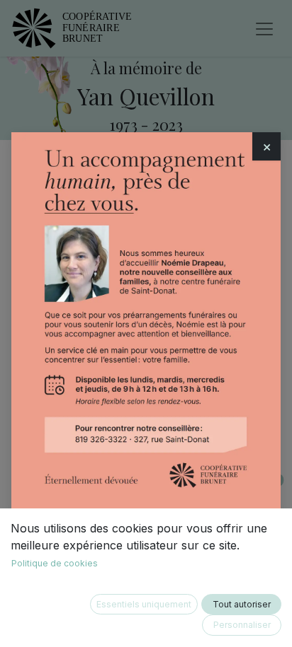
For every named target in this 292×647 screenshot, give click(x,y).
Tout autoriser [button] (242, 604)
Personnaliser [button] (242, 624)
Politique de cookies (54, 563)
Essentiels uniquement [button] (143, 604)
